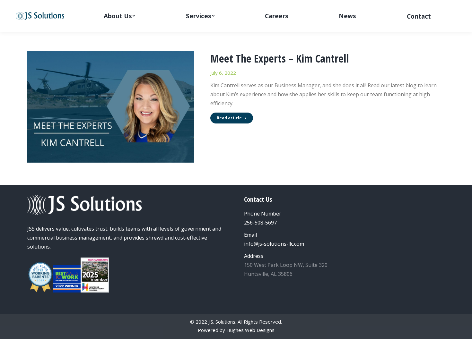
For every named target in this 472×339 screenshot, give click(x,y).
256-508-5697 (260, 222)
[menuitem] (119, 16)
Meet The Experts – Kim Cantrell (279, 58)
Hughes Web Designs (250, 330)
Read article (229, 118)
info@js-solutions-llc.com (274, 243)
